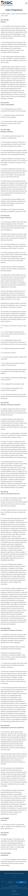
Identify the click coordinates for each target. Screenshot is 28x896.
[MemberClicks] (7, 3)
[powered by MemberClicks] (14, 894)
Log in (21, 882)
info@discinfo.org (15, 885)
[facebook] (14, 876)
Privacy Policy (14, 891)
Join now (10, 882)
